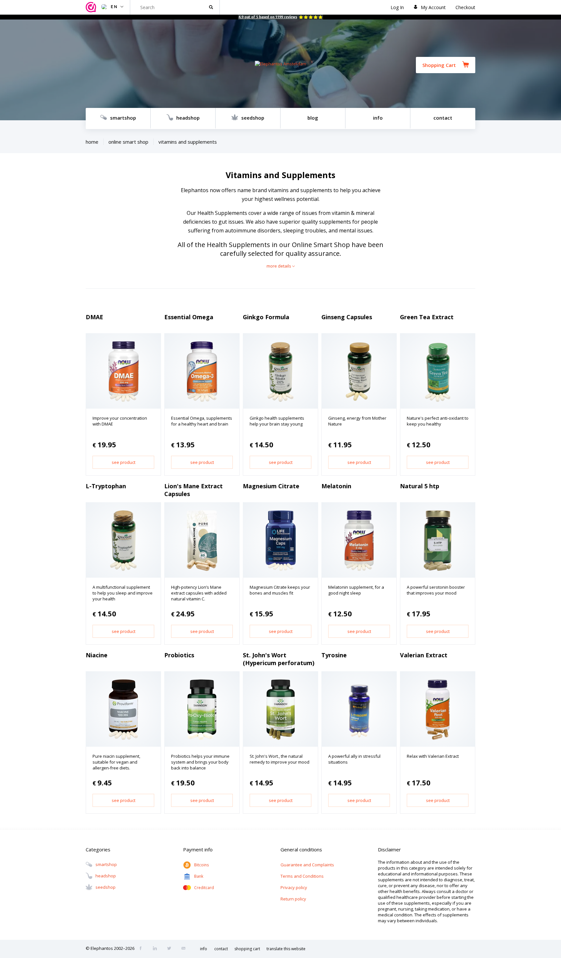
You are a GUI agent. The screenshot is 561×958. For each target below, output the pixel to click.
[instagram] (157, 949)
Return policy (293, 899)
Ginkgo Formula (266, 317)
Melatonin (336, 486)
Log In (397, 7)
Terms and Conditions (302, 876)
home (92, 141)
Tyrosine (334, 655)
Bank (198, 876)
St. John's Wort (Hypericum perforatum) (278, 659)
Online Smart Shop (128, 141)
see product (123, 462)
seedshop (252, 117)
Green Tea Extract (427, 317)
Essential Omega (188, 317)
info (378, 117)
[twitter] (171, 949)
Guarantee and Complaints (307, 865)
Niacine (96, 655)
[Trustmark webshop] (92, 7)
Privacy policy (293, 887)
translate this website (286, 948)
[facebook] (142, 949)
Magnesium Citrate (271, 486)
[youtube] (185, 949)
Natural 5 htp (419, 486)
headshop (188, 117)
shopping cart (247, 948)
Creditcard (204, 887)
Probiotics (179, 655)
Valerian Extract (423, 655)
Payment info (198, 849)
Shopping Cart (439, 65)
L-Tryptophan (106, 486)
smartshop (123, 117)
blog (312, 117)
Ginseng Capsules (346, 317)
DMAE (94, 317)
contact (442, 117)
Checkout (465, 7)
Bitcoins (201, 865)
